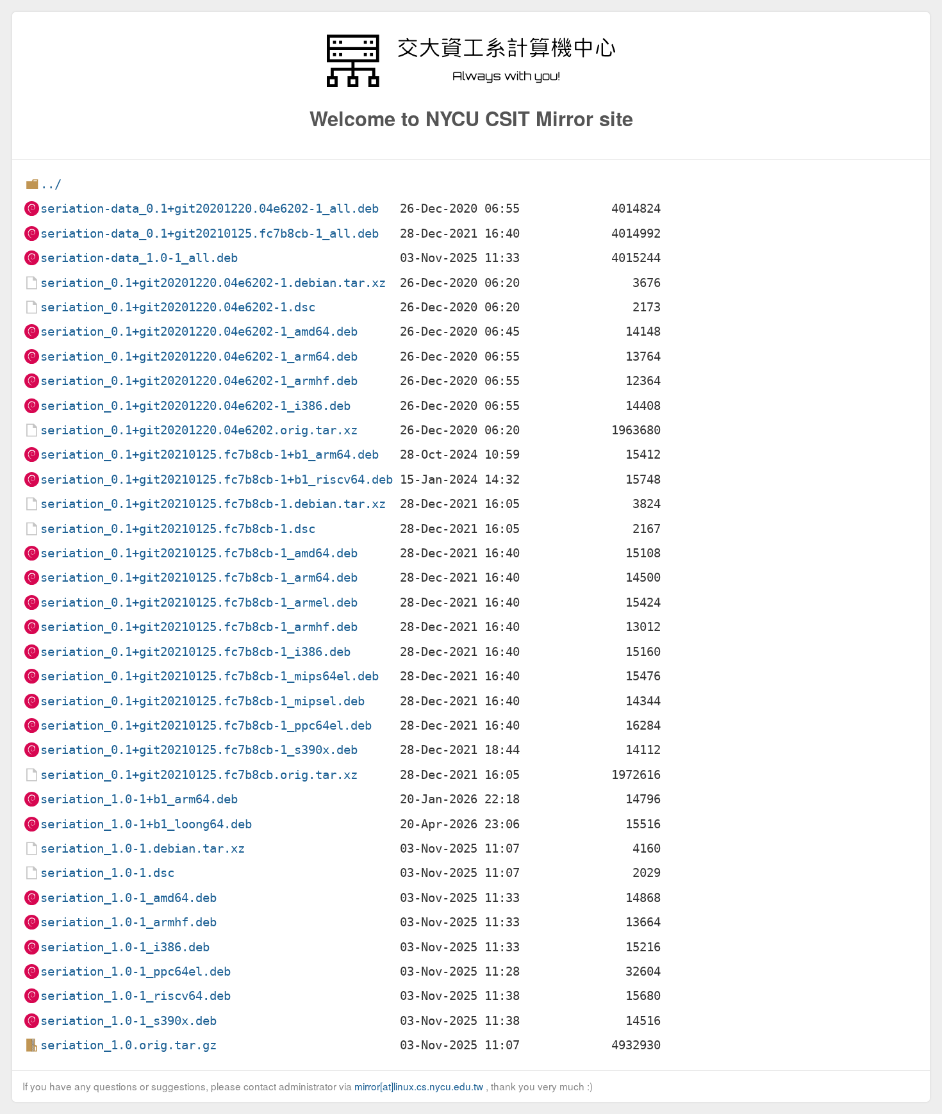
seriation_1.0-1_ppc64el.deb (135, 971)
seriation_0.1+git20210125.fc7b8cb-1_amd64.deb (199, 553)
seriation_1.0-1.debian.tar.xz (142, 848)
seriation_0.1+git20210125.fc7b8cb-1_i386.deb (195, 651)
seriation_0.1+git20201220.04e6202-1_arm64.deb (199, 356)
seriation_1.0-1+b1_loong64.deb (146, 824)
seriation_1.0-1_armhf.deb (128, 922)
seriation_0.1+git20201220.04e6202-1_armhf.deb (199, 380)
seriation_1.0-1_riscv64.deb (135, 995)
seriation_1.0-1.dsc (107, 872)
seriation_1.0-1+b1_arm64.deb (139, 799)
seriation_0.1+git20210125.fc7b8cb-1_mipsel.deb (202, 701)
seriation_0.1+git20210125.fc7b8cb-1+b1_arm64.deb (209, 454)
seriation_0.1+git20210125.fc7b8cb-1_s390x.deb (199, 749)
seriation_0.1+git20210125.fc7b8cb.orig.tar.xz (199, 774)
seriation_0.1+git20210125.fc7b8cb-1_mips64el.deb (209, 676)
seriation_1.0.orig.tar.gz (128, 1045)
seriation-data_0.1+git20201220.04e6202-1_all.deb (209, 208)
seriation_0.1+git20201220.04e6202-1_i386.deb (195, 405)
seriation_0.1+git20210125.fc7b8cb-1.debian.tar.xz (213, 503)
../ (51, 184)
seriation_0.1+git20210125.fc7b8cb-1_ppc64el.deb (206, 725)
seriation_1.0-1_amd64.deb (128, 897)
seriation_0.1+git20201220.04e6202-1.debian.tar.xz (213, 282)
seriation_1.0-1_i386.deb (125, 947)
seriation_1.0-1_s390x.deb (128, 1020)
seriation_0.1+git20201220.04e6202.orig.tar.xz (199, 430)
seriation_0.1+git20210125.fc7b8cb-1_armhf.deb (199, 626)
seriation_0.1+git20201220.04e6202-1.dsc (177, 307)
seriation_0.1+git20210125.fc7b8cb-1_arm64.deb (199, 577)
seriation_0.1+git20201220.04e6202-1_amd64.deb (199, 331)
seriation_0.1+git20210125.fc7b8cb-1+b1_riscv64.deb (216, 479)
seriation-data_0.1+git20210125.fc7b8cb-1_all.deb (209, 233)
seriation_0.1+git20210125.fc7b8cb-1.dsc (177, 528)
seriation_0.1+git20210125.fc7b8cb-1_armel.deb (199, 602)
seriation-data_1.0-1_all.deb (139, 257)
